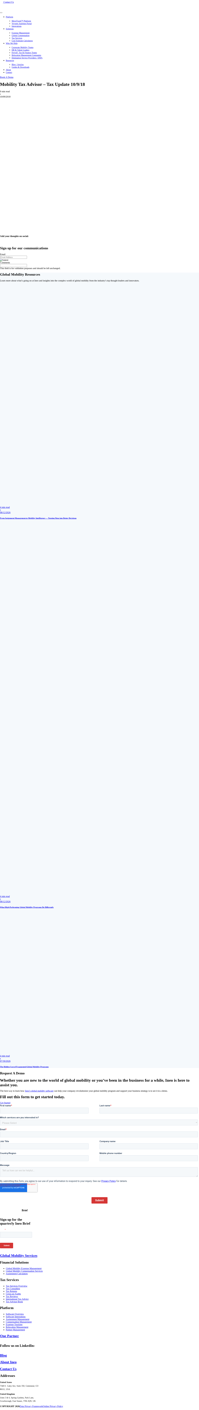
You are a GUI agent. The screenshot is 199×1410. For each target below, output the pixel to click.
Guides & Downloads (20, 67)
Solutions (10, 29)
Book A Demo (6, 77)
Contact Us (8, 1369)
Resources (10, 60)
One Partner (9, 1336)
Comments (5, 262)
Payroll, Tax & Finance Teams (24, 53)
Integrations (16, 26)
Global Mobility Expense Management (24, 1268)
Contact (9, 72)
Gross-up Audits (13, 1294)
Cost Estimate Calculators (22, 41)
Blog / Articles (18, 64)
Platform (9, 17)
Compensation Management (19, 1322)
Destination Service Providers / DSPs (27, 58)
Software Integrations (15, 1316)
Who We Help (11, 43)
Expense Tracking (14, 1324)
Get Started (5, 1103)
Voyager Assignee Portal (22, 24)
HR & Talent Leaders (20, 50)
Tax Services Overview (16, 1286)
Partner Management (15, 1329)
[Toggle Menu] (1, 12)
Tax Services (17, 38)
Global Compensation (20, 35)
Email (2, 254)
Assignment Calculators (17, 1273)
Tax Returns (11, 1291)
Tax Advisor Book (14, 1301)
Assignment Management (17, 1319)
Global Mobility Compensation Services (24, 1271)
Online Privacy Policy (53, 1406)
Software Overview (15, 1314)
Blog (3, 1355)
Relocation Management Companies (26, 55)
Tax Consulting (13, 1288)
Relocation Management (17, 1327)
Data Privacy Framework (31, 1406)
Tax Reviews (12, 1296)
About (8, 70)
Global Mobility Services (18, 1255)
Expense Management (21, 33)
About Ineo (8, 1362)
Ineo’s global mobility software (39, 1091)
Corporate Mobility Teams (22, 47)
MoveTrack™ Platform (21, 21)
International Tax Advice (17, 1299)
